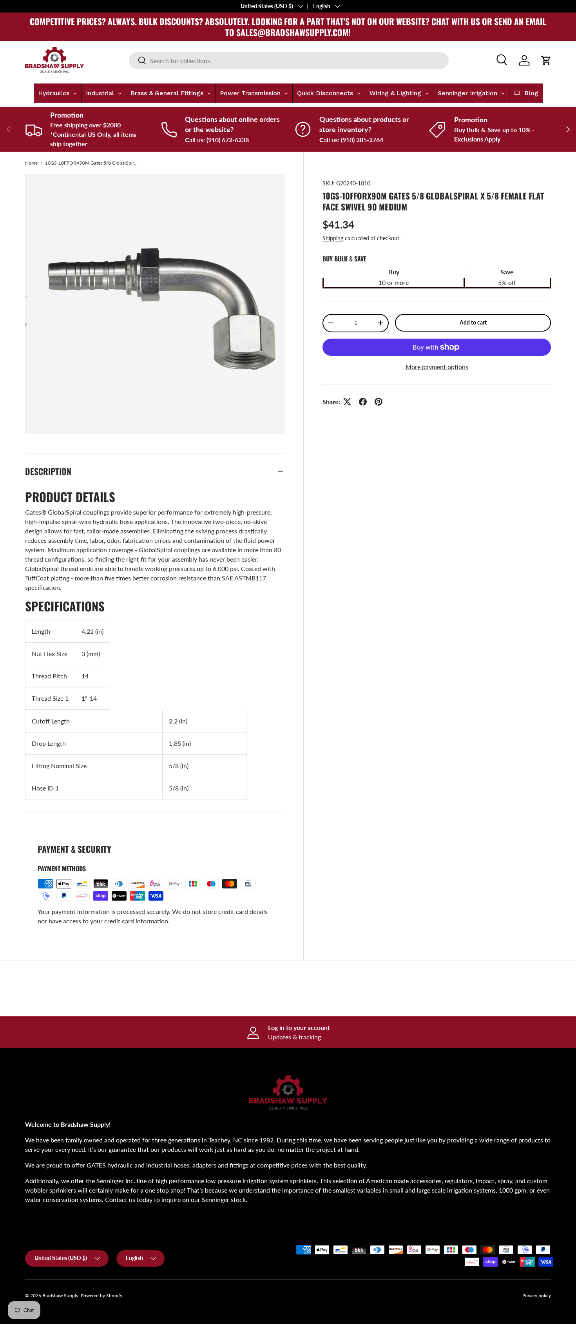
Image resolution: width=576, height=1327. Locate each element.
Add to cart (473, 322)
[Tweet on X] (347, 402)
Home (31, 163)
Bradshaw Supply (60, 1295)
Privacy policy (536, 1295)
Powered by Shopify (101, 1295)
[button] (546, 60)
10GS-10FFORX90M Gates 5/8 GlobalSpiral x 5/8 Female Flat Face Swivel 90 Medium (92, 163)
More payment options (437, 366)
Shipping (332, 238)
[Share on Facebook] (363, 402)
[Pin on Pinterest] (378, 402)
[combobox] (289, 60)
